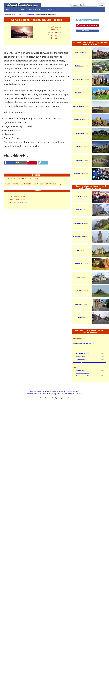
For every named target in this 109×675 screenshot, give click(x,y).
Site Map (71, 394)
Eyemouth (79, 196)
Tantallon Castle (79, 120)
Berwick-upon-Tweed (79, 236)
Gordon (79, 317)
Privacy (53, 394)
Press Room (37, 394)
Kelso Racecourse (78, 133)
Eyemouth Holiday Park (82, 370)
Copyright (33, 391)
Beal (78, 277)
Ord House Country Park (82, 373)
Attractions (13, 14)
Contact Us (78, 394)
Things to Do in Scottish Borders (26, 14)
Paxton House (79, 66)
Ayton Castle (79, 52)
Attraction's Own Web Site (20, 202)
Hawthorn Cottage (80, 359)
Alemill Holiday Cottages (82, 353)
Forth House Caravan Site (82, 375)
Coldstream (78, 263)
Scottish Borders (54, 35)
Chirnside (79, 209)
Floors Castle (79, 160)
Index (66, 394)
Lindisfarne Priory (78, 79)
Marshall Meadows (79, 223)
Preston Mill (78, 93)
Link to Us (60, 394)
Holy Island (79, 290)
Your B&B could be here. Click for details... (84, 343)
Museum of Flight (79, 173)
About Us (30, 394)
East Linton (78, 304)
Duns (79, 250)
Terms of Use (46, 394)
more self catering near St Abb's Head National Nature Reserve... (89, 362)
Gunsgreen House (80, 356)
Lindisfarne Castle (78, 106)
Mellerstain (79, 147)
